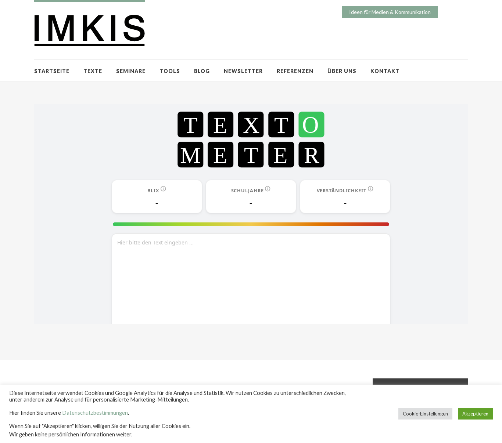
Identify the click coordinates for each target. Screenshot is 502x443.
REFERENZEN (295, 71)
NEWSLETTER (243, 71)
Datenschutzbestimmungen (95, 413)
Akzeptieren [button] (475, 414)
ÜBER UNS (341, 71)
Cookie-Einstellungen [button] (425, 414)
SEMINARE (131, 71)
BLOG (202, 71)
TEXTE (92, 71)
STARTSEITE (51, 71)
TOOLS (169, 71)
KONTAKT (384, 71)
